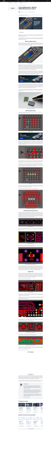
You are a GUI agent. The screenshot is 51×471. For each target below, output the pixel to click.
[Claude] (26, 15)
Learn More (21, 138)
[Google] (28, 15)
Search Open (32, 1)
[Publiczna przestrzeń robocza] (30, 374)
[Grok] (29, 15)
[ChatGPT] (24, 15)
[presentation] (42, 401)
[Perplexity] (25, 15)
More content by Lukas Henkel (26, 397)
